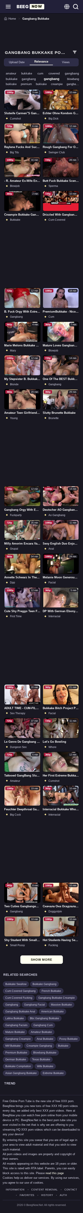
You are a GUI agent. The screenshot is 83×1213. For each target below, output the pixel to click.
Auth (63, 1195)
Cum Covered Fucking (18, 997)
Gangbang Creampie (18, 1038)
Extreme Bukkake (53, 1073)
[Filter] (75, 52)
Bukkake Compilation (18, 1066)
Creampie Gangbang (39, 1045)
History (47, 1195)
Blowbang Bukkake (44, 1052)
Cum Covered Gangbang (20, 991)
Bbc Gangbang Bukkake (44, 1018)
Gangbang (11, 1004)
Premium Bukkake (16, 1052)
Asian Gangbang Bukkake (21, 1073)
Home (12, 18)
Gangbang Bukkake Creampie (56, 997)
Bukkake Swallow (16, 984)
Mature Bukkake (15, 1032)
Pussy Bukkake (68, 1038)
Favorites (27, 1195)
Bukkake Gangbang (44, 984)
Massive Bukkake (61, 1004)
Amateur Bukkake (41, 1032)
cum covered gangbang (58, 73)
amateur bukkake (21, 73)
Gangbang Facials (16, 1025)
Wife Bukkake (45, 1066)
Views (66, 62)
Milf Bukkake (13, 1045)
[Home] (30, 6)
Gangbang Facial (34, 1004)
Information (15, 1189)
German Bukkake (15, 1059)
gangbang (54, 79)
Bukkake (63, 1045)
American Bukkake (52, 1011)
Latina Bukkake (14, 1018)
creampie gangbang (65, 84)
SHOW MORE (41, 959)
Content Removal (44, 1189)
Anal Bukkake (45, 1038)
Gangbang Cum (43, 1025)
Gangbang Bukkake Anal (20, 1011)
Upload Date (17, 62)
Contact (70, 1189)
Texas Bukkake (41, 1059)
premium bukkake (36, 84)
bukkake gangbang (23, 79)
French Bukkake (51, 991)
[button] (8, 6)
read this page (55, 1173)
